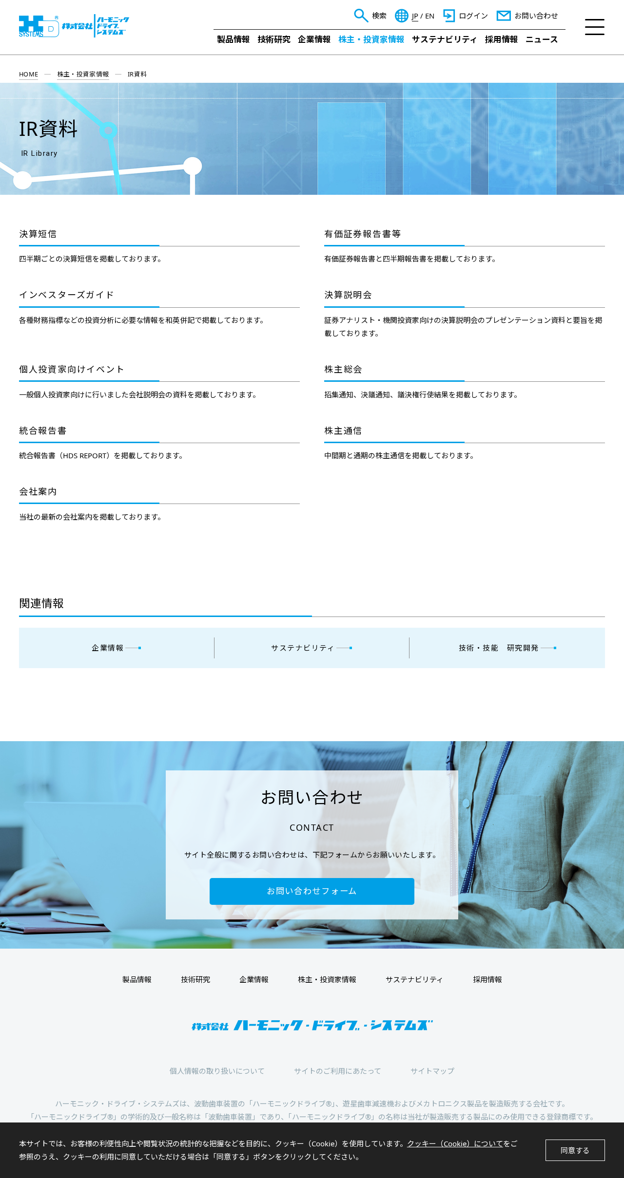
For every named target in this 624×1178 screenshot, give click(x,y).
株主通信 (343, 431)
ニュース (542, 39)
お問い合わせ (536, 15)
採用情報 (501, 39)
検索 (379, 15)
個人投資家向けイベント (72, 369)
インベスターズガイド (67, 295)
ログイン (473, 15)
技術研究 (274, 39)
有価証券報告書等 (362, 234)
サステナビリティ (445, 39)
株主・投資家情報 (371, 39)
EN (429, 15)
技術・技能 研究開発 (499, 648)
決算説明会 (348, 295)
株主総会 (343, 369)
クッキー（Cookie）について (455, 1143)
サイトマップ (432, 1071)
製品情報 (233, 39)
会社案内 (38, 491)
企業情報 (314, 39)
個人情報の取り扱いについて (217, 1071)
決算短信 (38, 234)
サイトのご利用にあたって (337, 1071)
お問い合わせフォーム (312, 891)
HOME (29, 74)
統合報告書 (43, 431)
